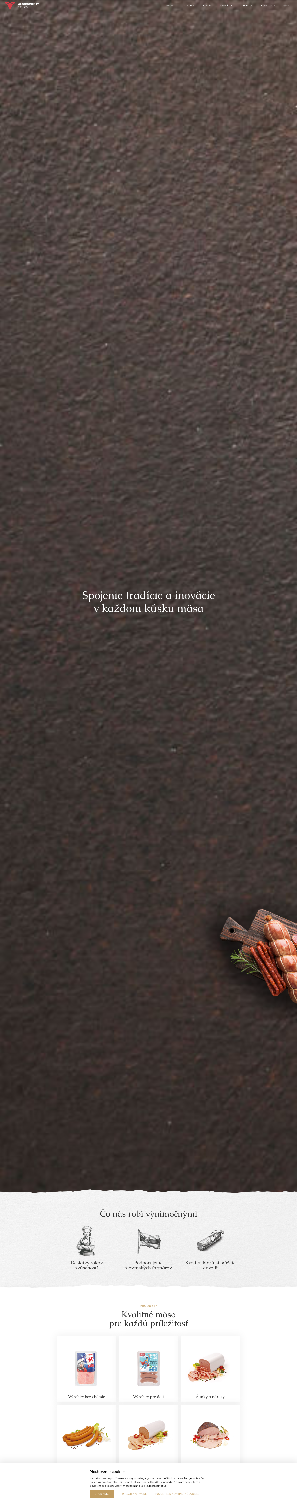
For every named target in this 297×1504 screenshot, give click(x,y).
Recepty (247, 5)
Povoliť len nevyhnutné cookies (177, 1494)
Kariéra (226, 5)
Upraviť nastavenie (134, 1494)
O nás (207, 5)
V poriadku (102, 1494)
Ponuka (189, 5)
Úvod (170, 5)
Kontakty (268, 5)
